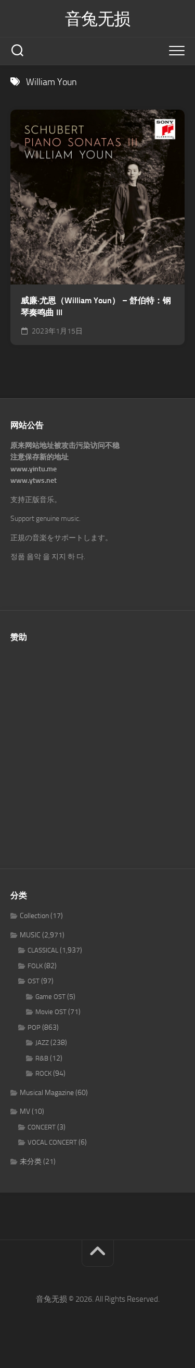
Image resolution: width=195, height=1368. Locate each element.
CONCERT (42, 1127)
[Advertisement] (97, 750)
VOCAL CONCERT (52, 1142)
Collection (34, 915)
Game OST (50, 997)
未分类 (31, 1161)
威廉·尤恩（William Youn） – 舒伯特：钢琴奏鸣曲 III (96, 306)
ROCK (43, 1073)
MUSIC (30, 935)
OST (34, 981)
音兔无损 (98, 19)
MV (25, 1111)
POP (34, 1027)
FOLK (35, 966)
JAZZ (42, 1042)
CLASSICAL (43, 950)
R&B (41, 1058)
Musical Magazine (47, 1092)
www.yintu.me (33, 469)
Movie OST (51, 1012)
